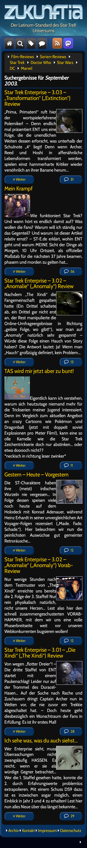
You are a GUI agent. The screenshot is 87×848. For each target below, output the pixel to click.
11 (71, 465)
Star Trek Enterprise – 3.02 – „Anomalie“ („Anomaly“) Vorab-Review (38, 565)
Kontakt (28, 830)
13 (72, 362)
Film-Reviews (22, 56)
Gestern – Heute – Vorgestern (36, 474)
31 (72, 179)
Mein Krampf (18, 188)
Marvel (26, 68)
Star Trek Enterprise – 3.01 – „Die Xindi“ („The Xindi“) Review (39, 652)
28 (72, 731)
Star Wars (65, 62)
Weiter (20, 179)
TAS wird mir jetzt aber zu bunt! (39, 371)
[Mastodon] (68, 43)
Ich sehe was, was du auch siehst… (41, 740)
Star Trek (17, 62)
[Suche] (20, 43)
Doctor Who (41, 62)
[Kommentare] (42, 43)
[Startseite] (9, 43)
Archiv (13, 830)
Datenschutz (70, 830)
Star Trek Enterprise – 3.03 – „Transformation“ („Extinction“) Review (37, 98)
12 (72, 550)
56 (72, 271)
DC (12, 68)
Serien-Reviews (53, 56)
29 (72, 816)
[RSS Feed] (57, 43)
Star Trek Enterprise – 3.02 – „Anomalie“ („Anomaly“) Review (39, 283)
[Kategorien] (31, 43)
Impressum (47, 830)
